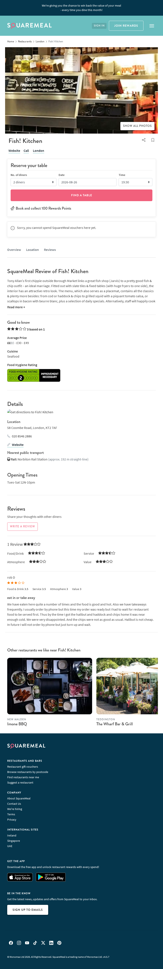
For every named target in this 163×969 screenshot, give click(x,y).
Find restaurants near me (23, 777)
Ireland (11, 835)
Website (14, 150)
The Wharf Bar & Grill (114, 724)
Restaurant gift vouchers (22, 767)
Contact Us (14, 804)
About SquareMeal (19, 798)
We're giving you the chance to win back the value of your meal (81, 8)
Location (32, 249)
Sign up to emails (28, 910)
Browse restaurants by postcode (27, 772)
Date (62, 175)
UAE (9, 846)
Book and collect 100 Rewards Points (43, 208)
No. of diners (19, 175)
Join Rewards (126, 25)
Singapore (13, 841)
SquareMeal (29, 26)
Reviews (50, 249)
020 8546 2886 (22, 436)
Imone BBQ (17, 724)
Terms (11, 814)
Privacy (11, 819)
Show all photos (137, 126)
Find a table (81, 195)
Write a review (22, 526)
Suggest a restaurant (20, 782)
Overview (14, 249)
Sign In (99, 26)
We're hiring (14, 809)
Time (122, 175)
